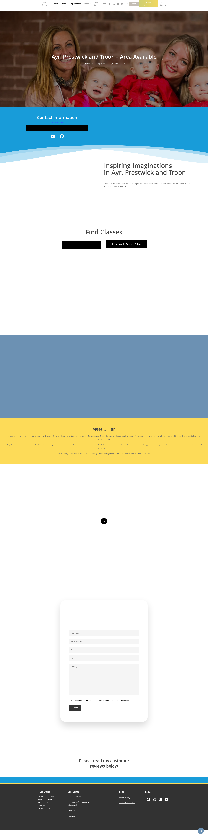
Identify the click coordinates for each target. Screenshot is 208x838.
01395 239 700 (75, 796)
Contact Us (72, 816)
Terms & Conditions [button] (127, 802)
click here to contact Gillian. (120, 187)
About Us (71, 811)
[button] (41, 128)
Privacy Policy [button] (124, 798)
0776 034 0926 (58, 122)
